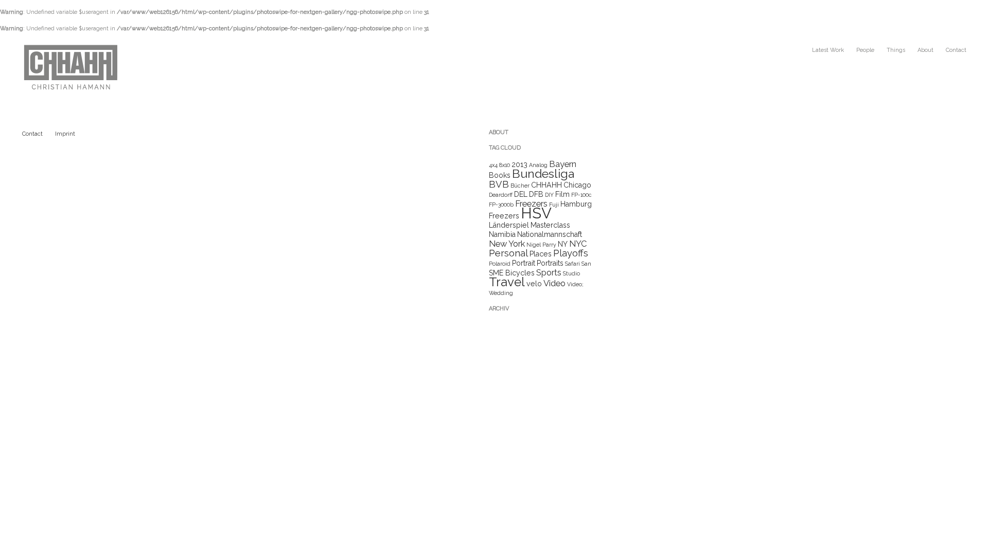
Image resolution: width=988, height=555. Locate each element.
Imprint (65, 134)
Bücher (520, 185)
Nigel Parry (541, 245)
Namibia (502, 234)
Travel (507, 281)
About (925, 50)
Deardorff (501, 195)
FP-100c (581, 195)
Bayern (562, 164)
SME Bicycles (512, 273)
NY (563, 244)
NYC (578, 243)
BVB (499, 184)
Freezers (531, 203)
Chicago (577, 185)
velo (534, 284)
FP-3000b (501, 204)
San (586, 264)
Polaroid (499, 264)
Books (499, 175)
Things (896, 50)
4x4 (493, 165)
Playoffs (570, 253)
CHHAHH (546, 185)
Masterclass (550, 225)
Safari (572, 264)
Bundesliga (543, 173)
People (865, 50)
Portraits (550, 263)
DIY (549, 195)
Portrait (523, 263)
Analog (538, 165)
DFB (536, 194)
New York (507, 243)
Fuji (554, 204)
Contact (956, 50)
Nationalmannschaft (549, 234)
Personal (508, 253)
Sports (548, 272)
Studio (571, 273)
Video (554, 283)
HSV (536, 213)
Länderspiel (509, 225)
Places (541, 254)
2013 (519, 164)
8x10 (504, 165)
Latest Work (828, 50)
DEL (520, 194)
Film (562, 194)
